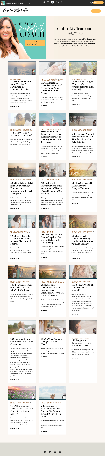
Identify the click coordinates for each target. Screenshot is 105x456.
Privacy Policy (58, 446)
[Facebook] (45, 452)
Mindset (89, 78)
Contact (71, 446)
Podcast (19, 79)
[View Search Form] (102, 11)
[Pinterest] (50, 452)
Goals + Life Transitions (17, 78)
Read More (14, 106)
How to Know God (36, 446)
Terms (65, 446)
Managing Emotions (23, 232)
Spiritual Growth (82, 79)
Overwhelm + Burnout (52, 79)
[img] (91, 3)
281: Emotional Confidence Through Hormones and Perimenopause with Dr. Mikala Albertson (52, 290)
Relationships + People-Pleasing (51, 80)
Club (52, 11)
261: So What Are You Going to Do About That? (51, 342)
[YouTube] (60, 452)
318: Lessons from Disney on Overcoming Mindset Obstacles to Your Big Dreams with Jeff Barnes (52, 137)
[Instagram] (55, 452)
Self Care (19, 130)
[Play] (53, 2)
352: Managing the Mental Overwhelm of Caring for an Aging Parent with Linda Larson (51, 88)
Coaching (45, 11)
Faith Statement (47, 446)
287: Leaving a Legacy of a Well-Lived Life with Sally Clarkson (21, 287)
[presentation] (22, 68)
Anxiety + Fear (14, 231)
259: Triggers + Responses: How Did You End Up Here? (81, 343)
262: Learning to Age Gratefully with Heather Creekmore (21, 342)
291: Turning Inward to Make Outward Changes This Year (82, 186)
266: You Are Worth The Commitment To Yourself (83, 287)
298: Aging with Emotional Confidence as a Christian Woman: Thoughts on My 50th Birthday (51, 188)
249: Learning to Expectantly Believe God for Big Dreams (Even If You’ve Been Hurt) (51, 411)
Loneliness (90, 231)
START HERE (96, 10)
